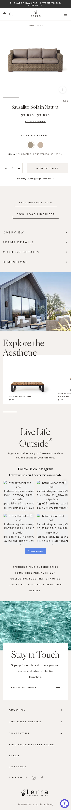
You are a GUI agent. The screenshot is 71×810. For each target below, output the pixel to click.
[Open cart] (4, 14)
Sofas (40, 25)
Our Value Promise (35, 121)
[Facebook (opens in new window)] (42, 777)
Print (65, 101)
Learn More (47, 178)
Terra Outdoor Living (40, 804)
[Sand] (40, 145)
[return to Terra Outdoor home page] (36, 14)
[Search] (11, 14)
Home (31, 25)
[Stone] (31, 145)
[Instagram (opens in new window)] (34, 777)
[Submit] (58, 687)
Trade (14, 755)
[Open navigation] (65, 14)
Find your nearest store (31, 744)
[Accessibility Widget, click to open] (64, 803)
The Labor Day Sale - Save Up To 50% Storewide (35, 4)
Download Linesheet (36, 214)
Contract (18, 766)
